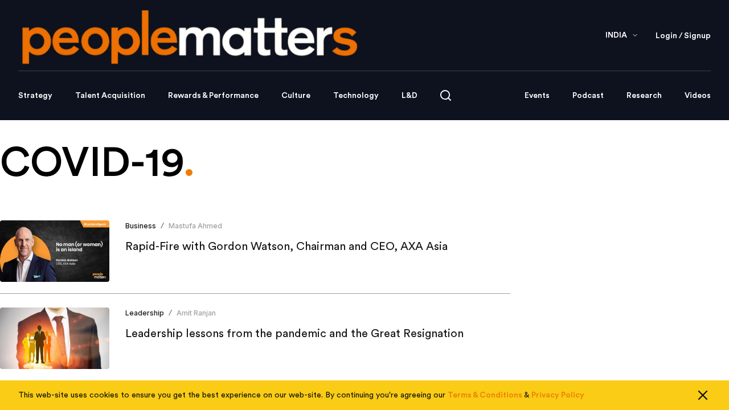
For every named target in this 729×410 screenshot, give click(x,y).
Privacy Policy (557, 395)
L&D (409, 96)
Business (140, 226)
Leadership (144, 313)
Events (537, 96)
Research (644, 96)
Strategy (35, 96)
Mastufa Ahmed (195, 226)
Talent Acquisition (110, 96)
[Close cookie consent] (703, 395)
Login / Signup (683, 36)
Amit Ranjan (196, 313)
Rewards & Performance (213, 96)
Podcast (588, 96)
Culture (295, 96)
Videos (698, 96)
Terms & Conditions (485, 395)
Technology (356, 96)
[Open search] (445, 95)
